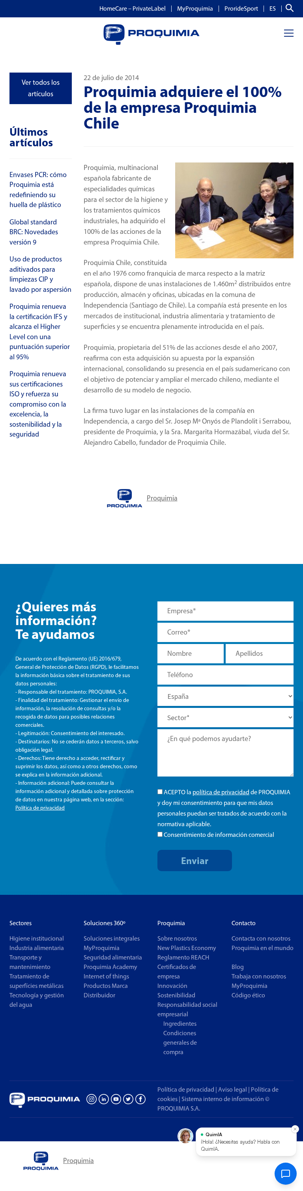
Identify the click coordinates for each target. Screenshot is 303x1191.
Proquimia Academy (110, 967)
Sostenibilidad (176, 995)
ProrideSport (241, 9)
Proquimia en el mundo (263, 948)
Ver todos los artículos (41, 88)
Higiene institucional (36, 938)
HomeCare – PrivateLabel (132, 9)
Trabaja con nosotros (259, 976)
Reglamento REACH (183, 957)
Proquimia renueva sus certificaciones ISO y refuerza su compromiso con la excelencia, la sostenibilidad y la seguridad (37, 404)
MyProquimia (195, 9)
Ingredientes (179, 1023)
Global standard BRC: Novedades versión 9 (33, 232)
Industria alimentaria (36, 948)
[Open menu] (289, 33)
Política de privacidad (40, 808)
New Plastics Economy (186, 948)
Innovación (172, 985)
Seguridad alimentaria (113, 957)
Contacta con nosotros (261, 938)
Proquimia (162, 498)
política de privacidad (221, 792)
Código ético (248, 995)
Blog (238, 967)
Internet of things (106, 976)
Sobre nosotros (177, 938)
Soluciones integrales (112, 938)
